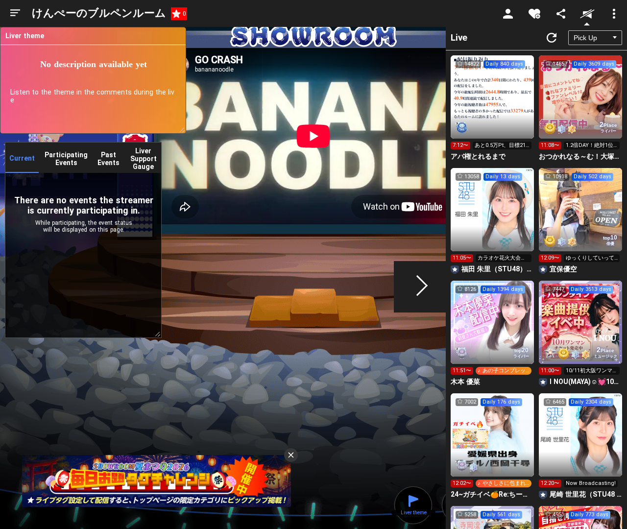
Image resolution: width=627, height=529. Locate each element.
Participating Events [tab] (66, 159)
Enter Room (492, 105)
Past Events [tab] (108, 159)
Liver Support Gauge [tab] (143, 158)
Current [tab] (22, 158)
